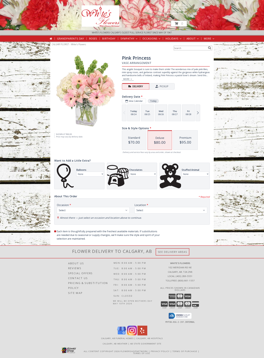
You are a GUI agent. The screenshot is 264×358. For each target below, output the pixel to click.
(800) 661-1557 (179, 13)
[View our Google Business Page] (122, 334)
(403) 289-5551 (179, 10)
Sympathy (127, 38)
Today (153, 100)
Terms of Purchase (184, 351)
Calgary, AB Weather (115, 343)
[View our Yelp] (142, 334)
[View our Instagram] (132, 334)
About (191, 38)
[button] (179, 24)
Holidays (171, 38)
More (207, 38)
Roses (93, 38)
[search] (209, 48)
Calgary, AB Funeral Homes (117, 338)
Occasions (150, 38)
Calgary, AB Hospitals (149, 338)
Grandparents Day (70, 38)
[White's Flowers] (100, 25)
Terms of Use (141, 353)
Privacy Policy (160, 351)
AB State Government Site (145, 343)
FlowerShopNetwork (134, 351)
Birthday (108, 38)
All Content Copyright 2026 (102, 351)
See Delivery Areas (172, 252)
